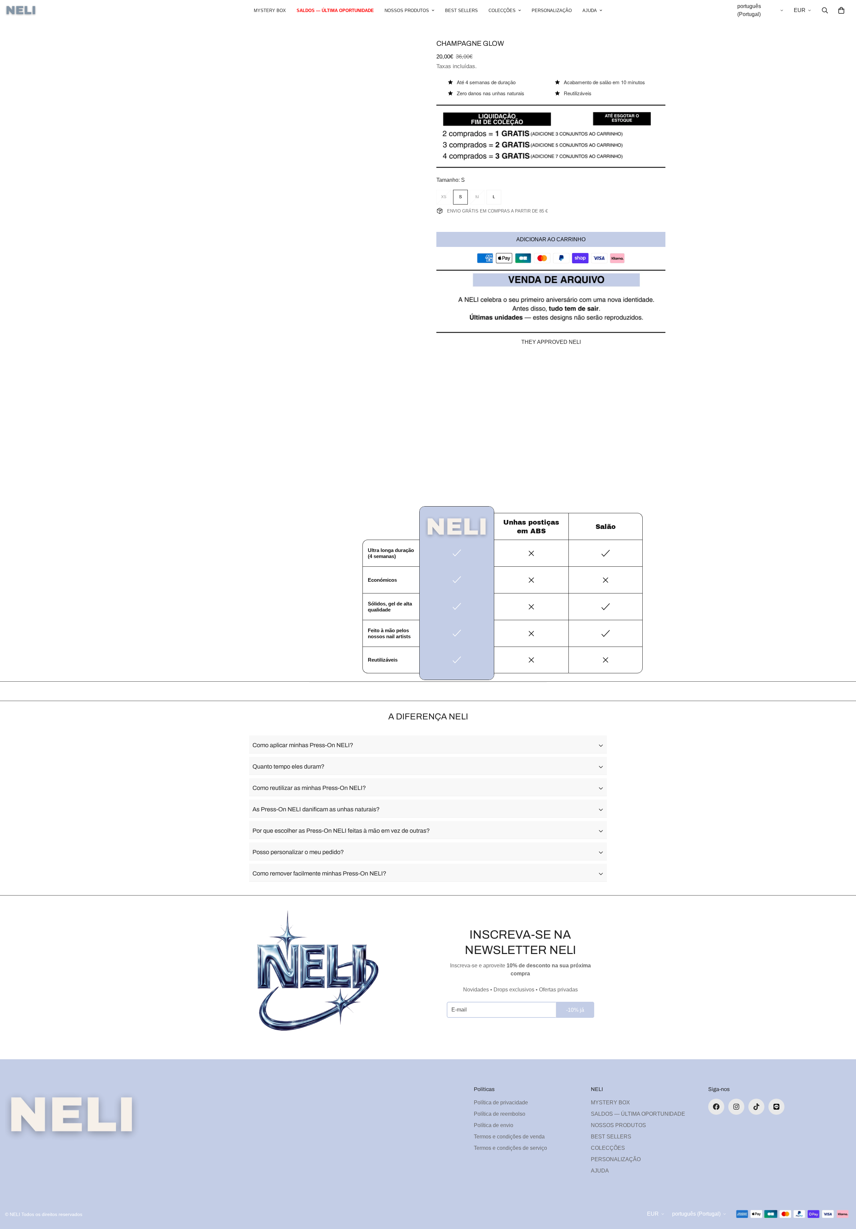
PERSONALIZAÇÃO (552, 10)
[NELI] (21, 10)
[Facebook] (716, 1107)
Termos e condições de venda (509, 1136)
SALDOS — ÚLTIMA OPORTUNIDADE (335, 10)
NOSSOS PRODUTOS (407, 10)
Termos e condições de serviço (510, 1148)
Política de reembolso (499, 1114)
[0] (841, 10)
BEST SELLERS (461, 10)
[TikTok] (756, 1107)
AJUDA (589, 10)
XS (443, 197)
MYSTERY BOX (270, 10)
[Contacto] (776, 1107)
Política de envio (493, 1125)
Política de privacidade (501, 1102)
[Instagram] (736, 1107)
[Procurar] (825, 10)
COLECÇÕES (502, 10)
